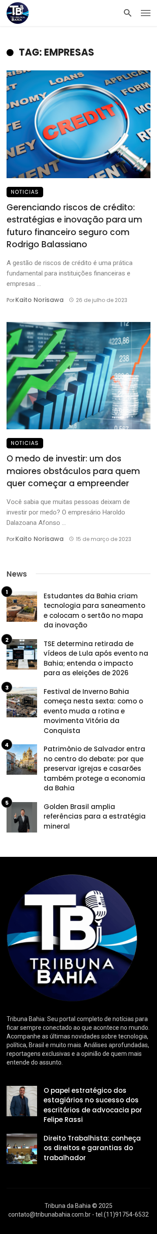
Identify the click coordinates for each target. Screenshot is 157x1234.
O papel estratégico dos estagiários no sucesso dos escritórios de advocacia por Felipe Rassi (93, 1105)
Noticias (25, 192)
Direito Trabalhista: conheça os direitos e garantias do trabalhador (92, 1148)
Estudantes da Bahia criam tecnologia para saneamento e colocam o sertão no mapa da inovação (94, 610)
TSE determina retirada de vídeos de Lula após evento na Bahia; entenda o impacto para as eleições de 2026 (96, 658)
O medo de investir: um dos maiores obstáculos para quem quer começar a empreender (73, 471)
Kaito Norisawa (39, 299)
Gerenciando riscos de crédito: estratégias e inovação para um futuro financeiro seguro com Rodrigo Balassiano (74, 226)
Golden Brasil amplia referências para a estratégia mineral (95, 816)
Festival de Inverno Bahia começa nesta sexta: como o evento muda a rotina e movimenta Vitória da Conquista (93, 711)
